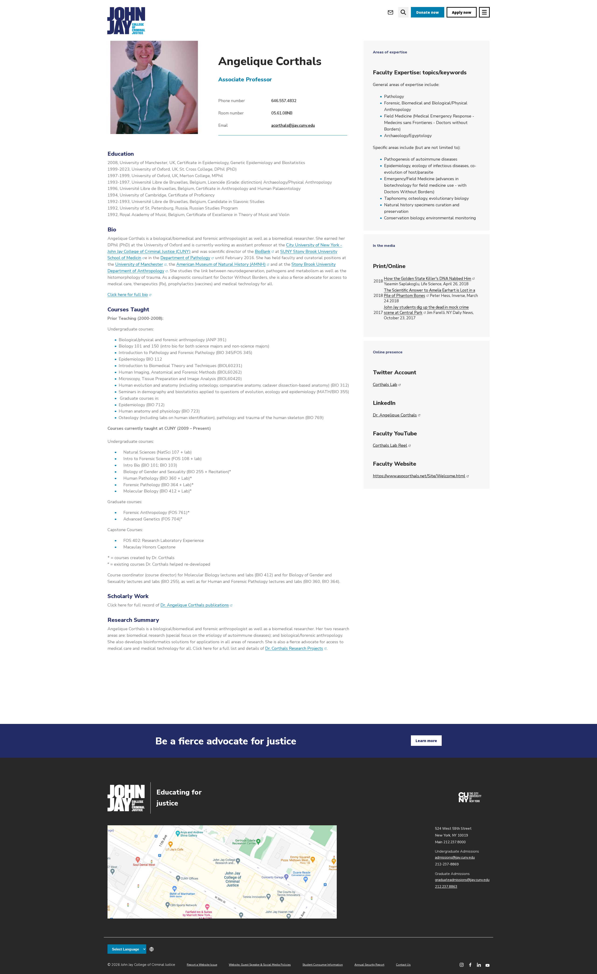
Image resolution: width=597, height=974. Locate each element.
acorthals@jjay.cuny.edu (293, 125)
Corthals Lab (387, 384)
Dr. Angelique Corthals (396, 415)
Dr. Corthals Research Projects (296, 648)
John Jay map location (222, 872)
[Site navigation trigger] (484, 12)
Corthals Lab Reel (392, 445)
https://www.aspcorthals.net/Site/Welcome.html (421, 476)
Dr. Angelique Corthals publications (196, 605)
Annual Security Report (369, 965)
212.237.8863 (446, 886)
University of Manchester (141, 264)
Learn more (426, 740)
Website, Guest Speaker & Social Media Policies (260, 965)
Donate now (427, 12)
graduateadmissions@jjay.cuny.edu (462, 880)
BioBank (264, 251)
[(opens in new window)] (469, 801)
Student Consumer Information (322, 965)
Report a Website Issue (202, 965)
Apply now (461, 12)
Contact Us (403, 965)
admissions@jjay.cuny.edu (455, 857)
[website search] (403, 12)
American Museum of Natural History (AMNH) (222, 264)
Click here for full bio (130, 294)
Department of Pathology (187, 258)
